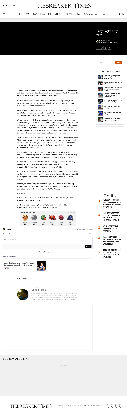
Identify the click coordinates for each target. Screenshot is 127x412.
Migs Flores (106, 40)
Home (21, 14)
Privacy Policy (85, 405)
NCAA (42, 14)
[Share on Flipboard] (105, 48)
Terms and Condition (96, 405)
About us (60, 405)
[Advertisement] (48, 73)
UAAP (35, 14)
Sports (104, 14)
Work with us (77, 405)
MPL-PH (58, 14)
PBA (27, 14)
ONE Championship (91, 14)
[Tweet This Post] (101, 48)
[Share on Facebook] (98, 48)
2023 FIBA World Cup (72, 14)
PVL (49, 14)
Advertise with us (68, 405)
